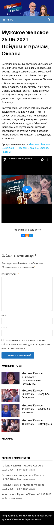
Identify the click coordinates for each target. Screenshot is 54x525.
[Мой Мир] (31, 235)
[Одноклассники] (27, 235)
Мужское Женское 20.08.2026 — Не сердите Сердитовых (36, 394)
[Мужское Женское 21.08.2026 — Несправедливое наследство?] (11, 373)
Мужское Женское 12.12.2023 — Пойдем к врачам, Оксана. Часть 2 (26, 148)
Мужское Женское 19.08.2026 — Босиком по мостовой (36, 409)
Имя (5, 315)
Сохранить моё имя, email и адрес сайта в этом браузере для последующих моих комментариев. (26, 344)
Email (5, 327)
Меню (10, 19)
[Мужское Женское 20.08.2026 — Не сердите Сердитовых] (11, 391)
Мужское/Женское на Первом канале (21, 519)
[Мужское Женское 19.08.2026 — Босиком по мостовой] (11, 406)
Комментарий (10, 274)
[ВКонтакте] (23, 235)
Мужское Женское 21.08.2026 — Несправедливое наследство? (32, 378)
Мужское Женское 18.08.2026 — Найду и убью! (37, 422)
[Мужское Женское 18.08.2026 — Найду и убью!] (11, 421)
